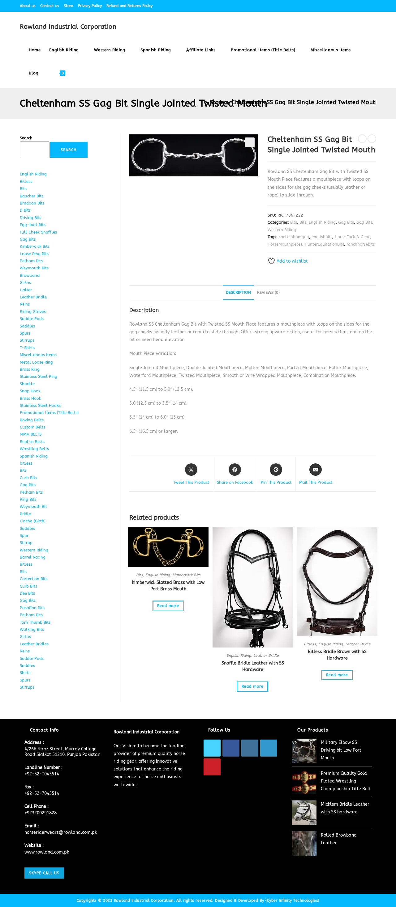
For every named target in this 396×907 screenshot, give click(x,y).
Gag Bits (346, 222)
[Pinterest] (212, 766)
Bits (293, 222)
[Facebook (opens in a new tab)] (338, 6)
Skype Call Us (44, 873)
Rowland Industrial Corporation (68, 26)
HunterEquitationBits (324, 244)
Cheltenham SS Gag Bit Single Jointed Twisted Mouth (305, 102)
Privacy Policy (90, 6)
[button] (250, 142)
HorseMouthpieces (285, 244)
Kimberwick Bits (186, 575)
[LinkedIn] (268, 748)
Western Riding (282, 229)
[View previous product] (362, 138)
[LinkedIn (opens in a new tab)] (360, 6)
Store (68, 6)
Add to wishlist (291, 261)
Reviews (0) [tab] (268, 292)
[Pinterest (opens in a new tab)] (346, 6)
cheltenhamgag (294, 236)
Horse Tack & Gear (352, 236)
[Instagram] (249, 748)
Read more (168, 606)
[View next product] (372, 138)
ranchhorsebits (360, 244)
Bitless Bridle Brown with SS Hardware (337, 655)
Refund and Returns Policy (129, 6)
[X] (212, 748)
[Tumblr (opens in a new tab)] (367, 6)
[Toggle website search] (75, 73)
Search (26, 138)
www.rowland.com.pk (46, 852)
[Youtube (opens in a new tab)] (373, 6)
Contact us (49, 6)
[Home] (200, 102)
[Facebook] (230, 748)
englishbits (322, 236)
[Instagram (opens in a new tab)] (353, 6)
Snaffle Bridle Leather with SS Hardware (253, 666)
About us (28, 6)
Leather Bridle (266, 655)
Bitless (310, 644)
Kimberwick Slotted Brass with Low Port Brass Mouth (168, 586)
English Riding (322, 222)
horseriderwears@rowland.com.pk (60, 832)
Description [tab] (238, 292)
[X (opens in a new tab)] (331, 6)
